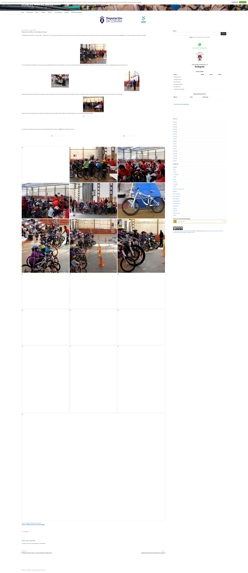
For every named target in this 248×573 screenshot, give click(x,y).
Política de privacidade (76, 12)
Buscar (174, 30)
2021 (174, 134)
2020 (174, 136)
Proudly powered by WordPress (38, 570)
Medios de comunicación (178, 189)
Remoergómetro (176, 201)
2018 (174, 141)
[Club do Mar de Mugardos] (199, 61)
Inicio (23, 12)
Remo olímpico (176, 198)
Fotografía (175, 184)
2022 (174, 131)
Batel (174, 169)
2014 (174, 151)
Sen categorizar (176, 203)
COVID (174, 176)
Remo (36, 12)
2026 (174, 122)
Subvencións (176, 205)
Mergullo (175, 191)
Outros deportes (176, 193)
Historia (49, 12)
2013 (174, 153)
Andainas (175, 167)
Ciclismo (43, 12)
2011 (174, 158)
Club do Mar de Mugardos (41, 4)
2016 (174, 146)
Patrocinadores (58, 12)
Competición (176, 174)
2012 (174, 155)
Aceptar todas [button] (243, 2)
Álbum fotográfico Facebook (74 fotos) (31, 523)
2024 (174, 126)
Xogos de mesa (176, 213)
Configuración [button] (235, 2)
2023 (174, 129)
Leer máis (139, 2)
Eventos (175, 181)
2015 (174, 148)
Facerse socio (29, 12)
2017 (174, 143)
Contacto (66, 12)
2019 (174, 139)
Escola (174, 179)
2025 (174, 124)
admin (34, 30)
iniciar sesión (29, 543)
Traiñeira (175, 208)
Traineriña (175, 210)
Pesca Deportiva (176, 196)
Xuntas (174, 215)
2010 (174, 160)
